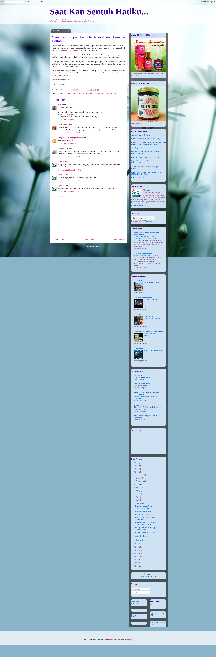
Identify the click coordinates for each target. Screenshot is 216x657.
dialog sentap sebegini (60, 75)
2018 (136, 466)
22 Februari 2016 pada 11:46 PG (69, 144)
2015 (136, 544)
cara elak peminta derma (66, 93)
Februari (139, 503)
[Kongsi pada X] (93, 90)
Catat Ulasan (59, 196)
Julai (138, 487)
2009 (136, 563)
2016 (136, 472)
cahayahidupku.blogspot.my (69, 138)
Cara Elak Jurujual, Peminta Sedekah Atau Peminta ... (145, 523)
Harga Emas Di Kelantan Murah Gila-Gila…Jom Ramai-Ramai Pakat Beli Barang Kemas (148, 143)
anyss (60, 161)
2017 (136, 469)
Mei (137, 494)
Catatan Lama (119, 240)
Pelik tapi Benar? (137, 178)
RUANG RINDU (139, 348)
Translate (148, 221)
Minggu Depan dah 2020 (142, 255)
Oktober (139, 478)
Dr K (59, 104)
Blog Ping (134, 616)
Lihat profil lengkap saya (140, 205)
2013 (136, 550)
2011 (136, 557)
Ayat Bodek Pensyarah (143, 511)
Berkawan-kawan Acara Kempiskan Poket (143, 507)
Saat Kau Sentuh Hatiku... (99, 11)
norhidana (62, 148)
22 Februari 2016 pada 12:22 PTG (70, 157)
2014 (136, 547)
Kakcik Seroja (63, 124)
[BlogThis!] (91, 90)
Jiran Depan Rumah (138, 148)
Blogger (129, 640)
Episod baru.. (138, 418)
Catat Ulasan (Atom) (92, 246)
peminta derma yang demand (105, 93)
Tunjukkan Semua (160, 364)
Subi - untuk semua (140, 386)
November (140, 475)
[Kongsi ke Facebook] (95, 90)
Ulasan (137, 593)
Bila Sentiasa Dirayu (142, 514)
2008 (136, 566)
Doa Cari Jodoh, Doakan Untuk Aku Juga (146, 157)
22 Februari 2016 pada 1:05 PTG (69, 170)
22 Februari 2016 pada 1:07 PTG (69, 192)
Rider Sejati (138, 314)
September (140, 481)
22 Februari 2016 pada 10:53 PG (69, 133)
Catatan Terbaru (59, 240)
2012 (136, 553)
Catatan (137, 589)
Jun (137, 491)
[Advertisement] (88, 218)
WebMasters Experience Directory (138, 602)
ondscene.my (139, 405)
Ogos (138, 484)
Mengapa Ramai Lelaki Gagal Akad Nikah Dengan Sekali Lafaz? (146, 153)
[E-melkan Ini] (88, 90)
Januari (139, 540)
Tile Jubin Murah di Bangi (140, 135)
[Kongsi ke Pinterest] (98, 90)
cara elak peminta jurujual (85, 93)
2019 (136, 463)
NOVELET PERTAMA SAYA (153, 350)
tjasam (110, 640)
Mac (138, 500)
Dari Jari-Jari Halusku (142, 384)
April (138, 497)
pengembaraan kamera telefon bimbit (148, 331)
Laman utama (90, 240)
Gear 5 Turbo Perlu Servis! (145, 533)
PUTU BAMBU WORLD (152, 282)
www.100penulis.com (148, 576)
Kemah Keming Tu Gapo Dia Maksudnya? (146, 139)
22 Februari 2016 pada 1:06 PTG (69, 181)
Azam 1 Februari (141, 536)
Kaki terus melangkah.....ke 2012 (146, 416)
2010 (136, 560)
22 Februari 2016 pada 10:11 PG (69, 120)
